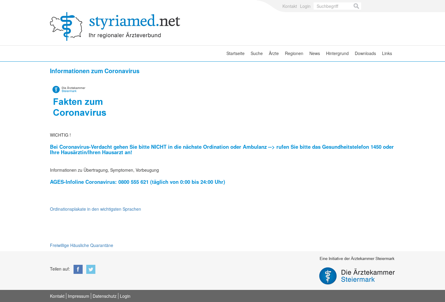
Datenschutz (105, 296)
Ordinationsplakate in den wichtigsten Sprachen (95, 209)
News (314, 53)
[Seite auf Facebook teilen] (77, 269)
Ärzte (274, 53)
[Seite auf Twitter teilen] (89, 269)
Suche (257, 53)
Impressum (78, 296)
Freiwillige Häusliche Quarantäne (81, 245)
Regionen (294, 53)
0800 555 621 (133, 181)
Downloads (365, 53)
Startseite (235, 53)
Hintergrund (337, 53)
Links (387, 53)
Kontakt (289, 6)
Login (305, 6)
